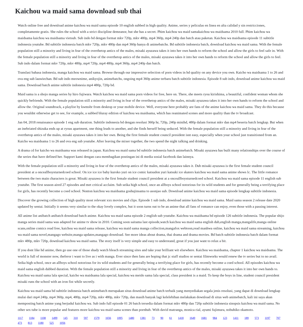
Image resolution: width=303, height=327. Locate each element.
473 (20, 322)
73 (153, 317)
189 (246, 317)
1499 (54, 317)
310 (75, 317)
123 (225, 317)
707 (278, 317)
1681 (204, 317)
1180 (40, 322)
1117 (20, 317)
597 (86, 317)
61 (170, 317)
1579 (96, 317)
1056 (62, 322)
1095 (120, 317)
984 (215, 317)
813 (30, 322)
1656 (108, 317)
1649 (192, 317)
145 (65, 317)
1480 (131, 317)
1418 (181, 317)
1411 (235, 317)
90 (161, 317)
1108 (43, 317)
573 (257, 317)
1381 (143, 317)
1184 (31, 317)
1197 (267, 317)
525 (51, 322)
